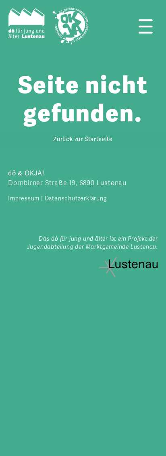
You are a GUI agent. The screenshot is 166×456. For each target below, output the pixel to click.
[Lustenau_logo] (128, 260)
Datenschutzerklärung (76, 198)
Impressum (23, 198)
